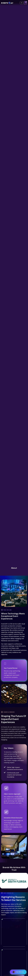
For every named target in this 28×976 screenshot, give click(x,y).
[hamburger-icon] (21, 2)
